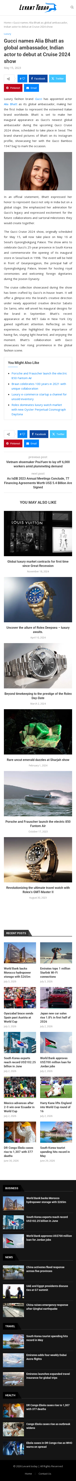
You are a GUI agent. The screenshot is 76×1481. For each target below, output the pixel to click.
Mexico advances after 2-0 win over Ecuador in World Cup (19, 1107)
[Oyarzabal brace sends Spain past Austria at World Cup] (20, 997)
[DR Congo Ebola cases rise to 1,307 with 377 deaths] (20, 1132)
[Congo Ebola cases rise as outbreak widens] (13, 1429)
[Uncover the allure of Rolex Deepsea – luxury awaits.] (38, 599)
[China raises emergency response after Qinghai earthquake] (13, 1310)
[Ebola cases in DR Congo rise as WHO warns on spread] (13, 1448)
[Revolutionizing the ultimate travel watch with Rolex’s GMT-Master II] (38, 859)
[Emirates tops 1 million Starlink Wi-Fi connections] (56, 953)
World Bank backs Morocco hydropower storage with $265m (17, 972)
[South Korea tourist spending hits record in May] (56, 1132)
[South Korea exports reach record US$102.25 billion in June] (20, 1042)
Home (7, 22)
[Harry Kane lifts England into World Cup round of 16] (56, 1087)
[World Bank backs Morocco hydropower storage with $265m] (20, 953)
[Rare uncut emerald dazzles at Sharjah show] (38, 731)
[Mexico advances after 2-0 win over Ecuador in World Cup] (20, 1087)
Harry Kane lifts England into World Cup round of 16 (56, 1107)
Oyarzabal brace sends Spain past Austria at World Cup (18, 1017)
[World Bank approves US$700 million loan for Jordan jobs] (56, 1042)
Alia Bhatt (10, 104)
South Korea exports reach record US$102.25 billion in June (20, 1062)
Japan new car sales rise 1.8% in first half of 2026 (55, 1017)
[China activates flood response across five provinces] (13, 1272)
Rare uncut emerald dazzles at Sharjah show (38, 760)
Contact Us (45, 1473)
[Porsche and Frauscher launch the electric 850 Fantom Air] (38, 793)
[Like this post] (23, 78)
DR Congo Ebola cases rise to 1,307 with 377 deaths (18, 1152)
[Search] (72, 8)
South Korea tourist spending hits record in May (55, 1152)
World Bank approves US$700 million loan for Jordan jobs (55, 1062)
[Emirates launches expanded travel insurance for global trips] (13, 1379)
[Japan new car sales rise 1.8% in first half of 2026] (56, 997)
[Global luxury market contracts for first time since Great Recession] (38, 533)
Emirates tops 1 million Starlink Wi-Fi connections (55, 972)
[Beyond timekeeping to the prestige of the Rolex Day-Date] (38, 665)
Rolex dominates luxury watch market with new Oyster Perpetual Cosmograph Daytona (38, 409)
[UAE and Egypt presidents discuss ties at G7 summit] (13, 1291)
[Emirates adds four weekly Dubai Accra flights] (13, 1360)
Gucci (38, 99)
